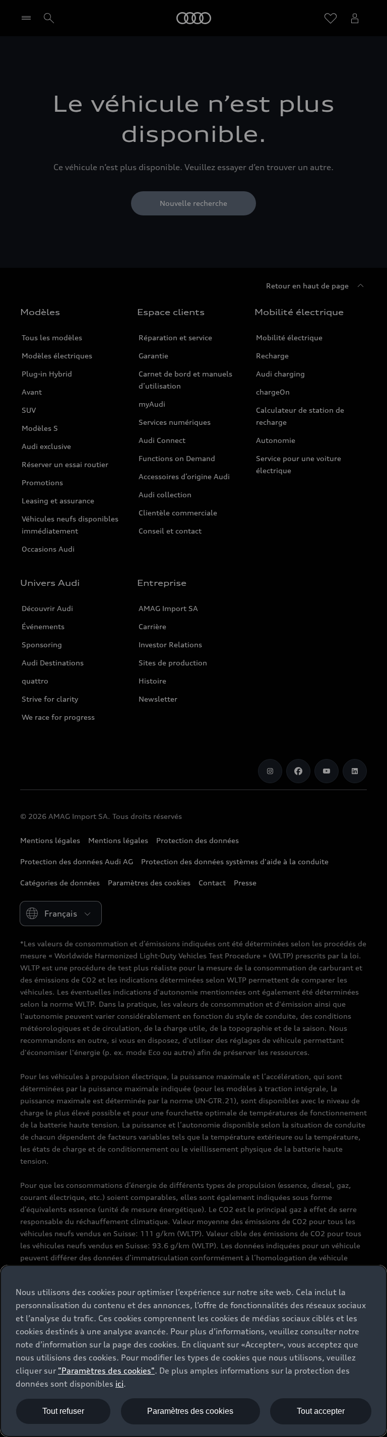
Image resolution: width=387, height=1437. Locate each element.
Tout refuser (63, 1411)
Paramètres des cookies (190, 1411)
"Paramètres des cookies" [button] (106, 1371)
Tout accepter (321, 1411)
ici (119, 1384)
